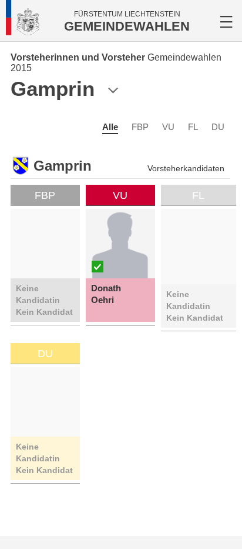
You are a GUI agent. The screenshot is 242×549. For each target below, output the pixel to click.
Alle (110, 127)
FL (193, 127)
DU (217, 127)
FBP (140, 127)
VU (168, 127)
